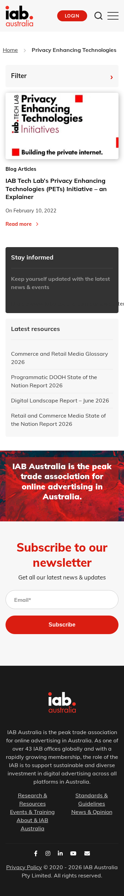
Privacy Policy (24, 867)
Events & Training (32, 811)
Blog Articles (21, 169)
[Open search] (98, 16)
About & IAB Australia (32, 824)
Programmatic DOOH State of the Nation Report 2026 (54, 381)
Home (10, 49)
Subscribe (62, 625)
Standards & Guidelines (91, 799)
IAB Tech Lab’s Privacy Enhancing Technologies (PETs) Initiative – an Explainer (56, 189)
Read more (19, 224)
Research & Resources (32, 799)
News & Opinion (91, 811)
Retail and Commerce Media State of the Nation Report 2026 (58, 419)
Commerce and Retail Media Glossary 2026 (59, 357)
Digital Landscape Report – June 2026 (60, 400)
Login (72, 16)
